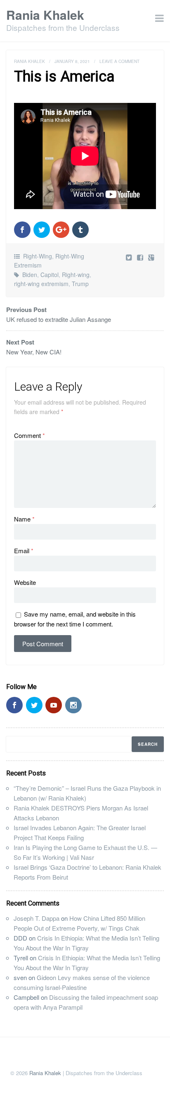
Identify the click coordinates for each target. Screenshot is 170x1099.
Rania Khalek (45, 14)
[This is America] (141, 257)
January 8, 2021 (72, 61)
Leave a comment (119, 61)
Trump (80, 283)
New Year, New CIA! (33, 351)
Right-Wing (37, 256)
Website (25, 582)
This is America (64, 76)
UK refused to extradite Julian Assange (58, 319)
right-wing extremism (41, 283)
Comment (29, 435)
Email (23, 550)
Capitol (49, 274)
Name (24, 519)
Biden (29, 274)
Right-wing (76, 274)
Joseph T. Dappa (36, 918)
